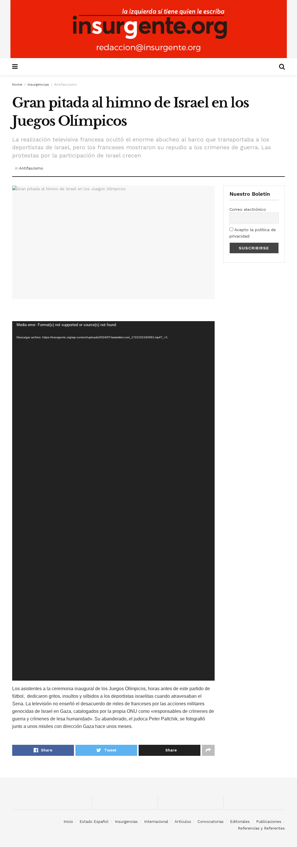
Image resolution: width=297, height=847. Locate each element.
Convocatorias (211, 821)
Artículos (183, 821)
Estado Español (93, 821)
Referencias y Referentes (261, 828)
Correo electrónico (247, 209)
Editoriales (240, 821)
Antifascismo (65, 84)
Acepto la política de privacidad (252, 232)
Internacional (156, 821)
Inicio (68, 821)
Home (17, 84)
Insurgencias (38, 84)
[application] (113, 501)
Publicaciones (268, 821)
